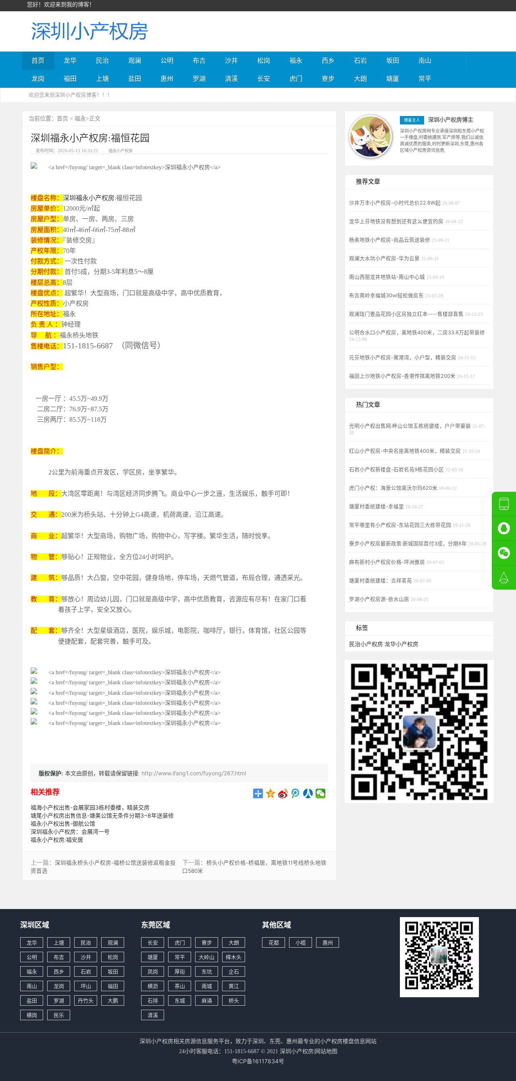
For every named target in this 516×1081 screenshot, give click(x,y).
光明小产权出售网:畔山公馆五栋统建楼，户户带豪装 (410, 426)
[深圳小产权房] (88, 30)
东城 (180, 1000)
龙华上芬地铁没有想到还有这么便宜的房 (397, 221)
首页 (37, 60)
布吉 (199, 60)
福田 (70, 79)
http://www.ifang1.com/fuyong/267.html (193, 773)
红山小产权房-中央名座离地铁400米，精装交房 (405, 451)
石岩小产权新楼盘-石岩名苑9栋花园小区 (397, 469)
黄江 (234, 986)
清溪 (231, 79)
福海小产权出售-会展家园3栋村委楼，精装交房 (90, 807)
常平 (424, 79)
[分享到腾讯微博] (296, 793)
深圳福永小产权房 (88, 198)
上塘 (102, 79)
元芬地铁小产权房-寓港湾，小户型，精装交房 (403, 357)
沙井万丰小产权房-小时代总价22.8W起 (395, 203)
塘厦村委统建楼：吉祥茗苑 (381, 581)
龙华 (70, 60)
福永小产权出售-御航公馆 (63, 823)
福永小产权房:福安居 (57, 839)
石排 (153, 1000)
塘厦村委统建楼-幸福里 (377, 506)
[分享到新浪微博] (283, 793)
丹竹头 (86, 1000)
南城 (207, 986)
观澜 (134, 60)
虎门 (295, 79)
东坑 (207, 971)
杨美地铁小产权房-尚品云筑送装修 (390, 240)
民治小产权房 (366, 643)
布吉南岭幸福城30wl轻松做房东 (387, 295)
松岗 (263, 60)
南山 (424, 60)
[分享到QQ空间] (271, 793)
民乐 (59, 1015)
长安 (263, 79)
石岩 (360, 60)
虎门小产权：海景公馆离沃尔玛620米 (394, 488)
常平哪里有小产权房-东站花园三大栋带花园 (401, 525)
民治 (102, 60)
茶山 (180, 986)
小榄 (300, 942)
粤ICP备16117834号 (258, 1061)
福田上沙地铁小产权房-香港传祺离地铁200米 (403, 376)
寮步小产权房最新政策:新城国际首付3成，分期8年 (408, 543)
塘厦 (392, 79)
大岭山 (206, 957)
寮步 (328, 79)
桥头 (234, 1000)
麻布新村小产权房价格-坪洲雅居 (388, 562)
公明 (166, 60)
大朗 (360, 79)
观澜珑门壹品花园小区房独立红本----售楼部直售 (407, 314)
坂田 (392, 60)
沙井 (231, 60)
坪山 (86, 986)
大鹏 (113, 1000)
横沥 (153, 986)
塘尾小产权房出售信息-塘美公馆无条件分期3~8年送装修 (102, 815)
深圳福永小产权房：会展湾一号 (70, 831)
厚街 (180, 971)
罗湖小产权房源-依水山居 (380, 599)
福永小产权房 (120, 150)
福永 (295, 60)
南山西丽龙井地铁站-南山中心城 (388, 277)
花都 (273, 942)
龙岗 (37, 79)
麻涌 (207, 1000)
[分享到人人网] (308, 793)
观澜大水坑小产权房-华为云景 (385, 258)
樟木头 (233, 957)
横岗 (32, 1015)
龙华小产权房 (401, 643)
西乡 (328, 60)
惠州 (166, 79)
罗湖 (199, 79)
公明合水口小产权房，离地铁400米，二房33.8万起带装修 (417, 332)
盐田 (134, 79)
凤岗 (153, 971)
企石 (234, 971)
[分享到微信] (321, 793)
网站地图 (326, 1051)
